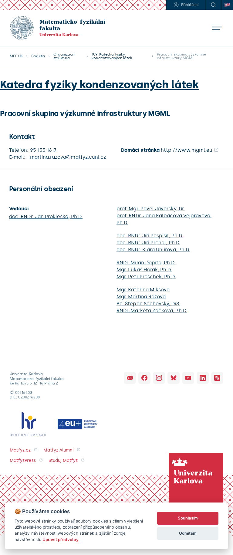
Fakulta (38, 56)
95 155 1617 (43, 150)
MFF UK (16, 56)
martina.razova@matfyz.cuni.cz (68, 157)
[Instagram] (159, 378)
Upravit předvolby (60, 539)
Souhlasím (188, 518)
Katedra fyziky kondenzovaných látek (99, 84)
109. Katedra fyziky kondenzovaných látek (112, 56)
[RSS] (217, 378)
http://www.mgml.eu (186, 150)
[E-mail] (130, 378)
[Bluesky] (173, 378)
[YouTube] (188, 378)
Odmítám (188, 533)
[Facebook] (144, 378)
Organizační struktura (64, 56)
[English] (227, 5)
